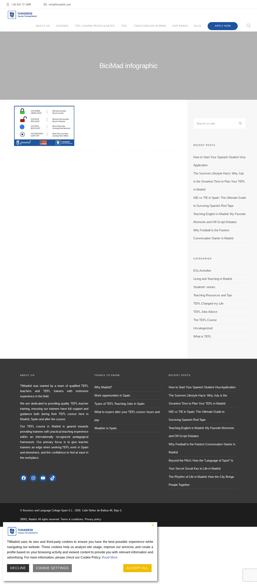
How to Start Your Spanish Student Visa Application (202, 387)
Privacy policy (93, 519)
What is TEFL (202, 336)
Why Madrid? (103, 387)
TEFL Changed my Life (208, 303)
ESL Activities (202, 270)
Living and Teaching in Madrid (212, 278)
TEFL (124, 25)
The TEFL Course (205, 320)
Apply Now (223, 25)
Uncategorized (202, 328)
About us (43, 25)
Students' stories (204, 287)
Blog (197, 25)
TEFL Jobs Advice (205, 311)
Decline (18, 568)
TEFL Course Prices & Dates (94, 25)
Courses (62, 25)
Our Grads (180, 25)
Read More (110, 557)
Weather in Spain (105, 428)
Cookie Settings (52, 568)
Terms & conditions (72, 519)
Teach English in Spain (150, 25)
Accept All (137, 568)
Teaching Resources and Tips (212, 295)
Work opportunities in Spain (112, 395)
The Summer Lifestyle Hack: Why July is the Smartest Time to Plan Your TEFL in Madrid (219, 181)
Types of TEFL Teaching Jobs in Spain (119, 403)
